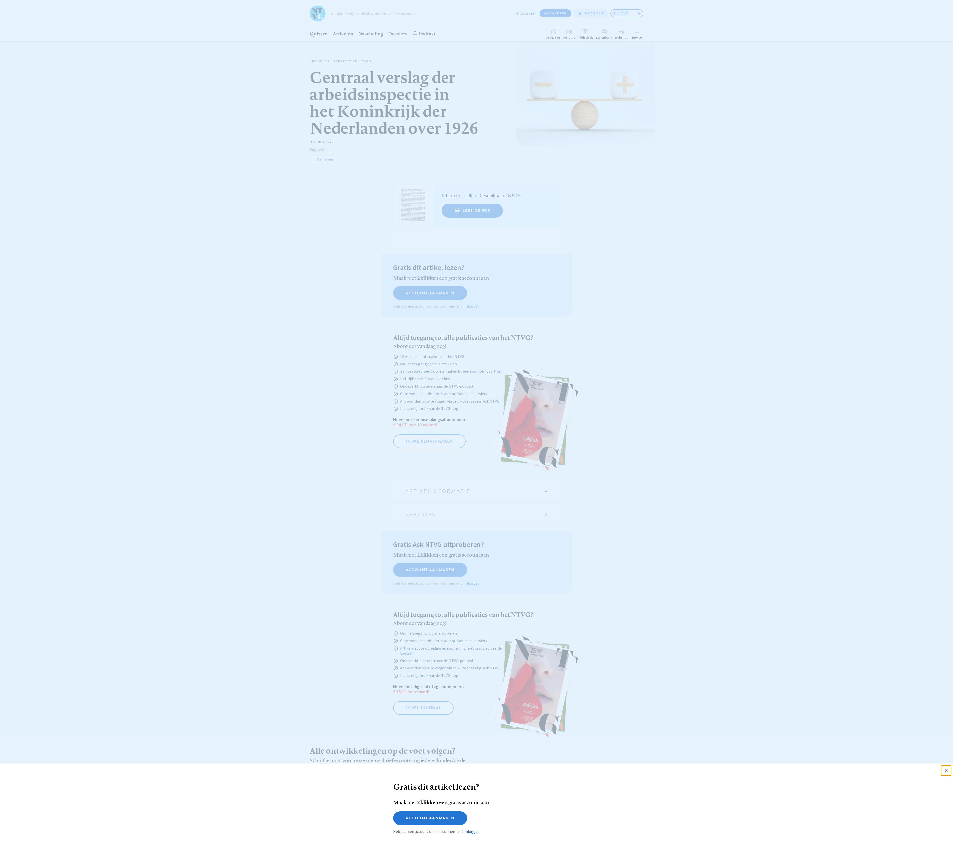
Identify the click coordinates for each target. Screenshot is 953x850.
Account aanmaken (430, 818)
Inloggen (472, 831)
